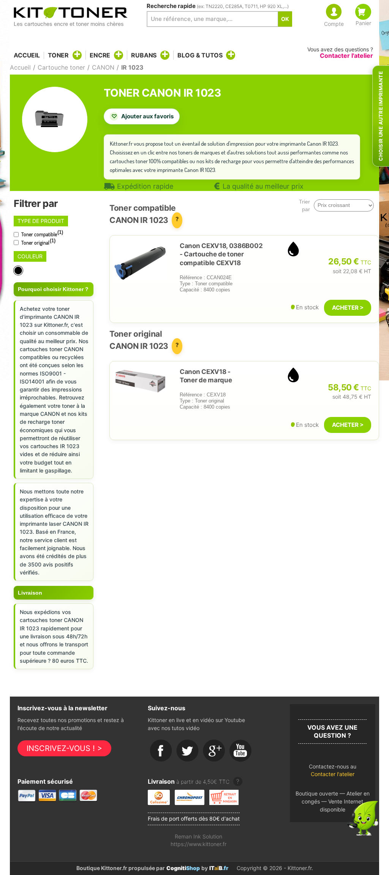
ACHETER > (348, 307)
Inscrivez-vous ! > (64, 748)
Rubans (144, 55)
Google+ (214, 751)
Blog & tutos (199, 55)
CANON (103, 67)
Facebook (161, 751)
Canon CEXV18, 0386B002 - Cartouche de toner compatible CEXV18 (221, 254)
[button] (332, 772)
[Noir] (19, 271)
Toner (58, 55)
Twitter (187, 751)
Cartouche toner (61, 67)
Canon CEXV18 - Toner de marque (206, 376)
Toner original (37, 242)
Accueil (27, 55)
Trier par (304, 205)
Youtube (240, 751)
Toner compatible (41, 233)
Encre (100, 55)
